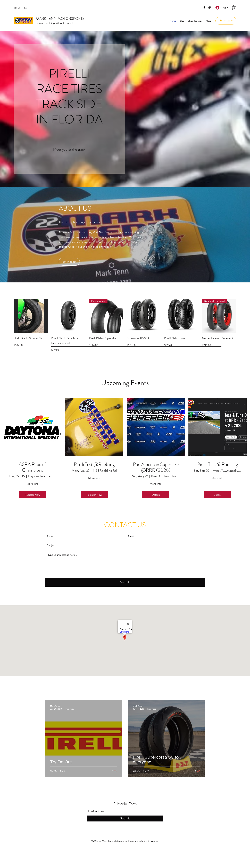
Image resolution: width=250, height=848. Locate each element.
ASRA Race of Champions (32, 467)
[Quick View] (31, 316)
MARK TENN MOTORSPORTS (60, 18)
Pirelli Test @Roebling (94, 464)
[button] (234, 7)
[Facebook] (204, 7)
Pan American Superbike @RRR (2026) (156, 467)
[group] (125, 325)
